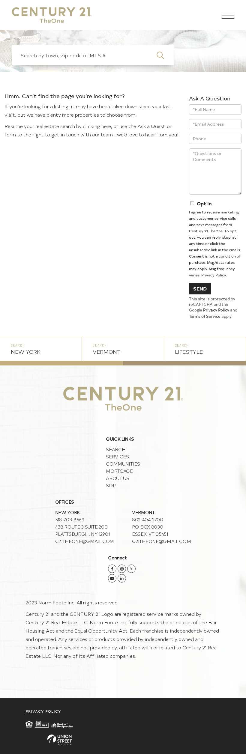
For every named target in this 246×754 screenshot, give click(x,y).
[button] (164, 55)
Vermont (106, 351)
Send (200, 288)
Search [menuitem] (115, 449)
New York (25, 351)
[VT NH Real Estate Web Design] (123, 740)
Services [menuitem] (117, 456)
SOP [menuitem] (111, 485)
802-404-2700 (147, 519)
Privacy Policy (213, 275)
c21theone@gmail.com (84, 541)
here (106, 126)
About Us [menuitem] (117, 478)
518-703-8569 (69, 519)
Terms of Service (204, 316)
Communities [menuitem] (123, 463)
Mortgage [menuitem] (119, 471)
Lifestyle (189, 351)
